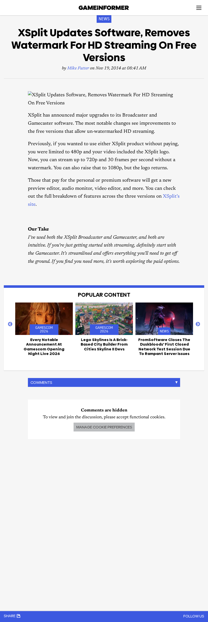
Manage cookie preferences (104, 427)
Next (197, 324)
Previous (10, 324)
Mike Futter (78, 68)
